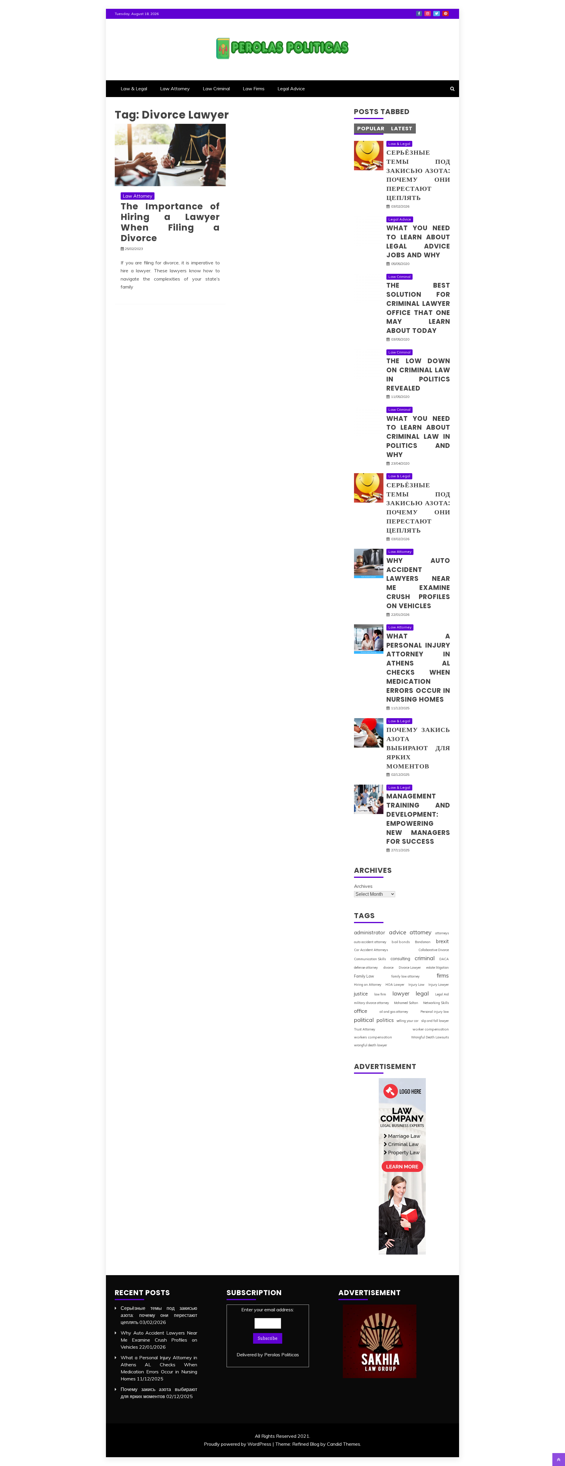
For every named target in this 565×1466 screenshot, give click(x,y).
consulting (400, 958)
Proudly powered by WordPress (237, 1444)
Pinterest (445, 13)
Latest (402, 128)
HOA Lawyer (394, 985)
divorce (388, 967)
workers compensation (373, 1037)
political (364, 1019)
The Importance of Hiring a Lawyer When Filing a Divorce (170, 222)
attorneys (442, 933)
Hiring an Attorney (367, 985)
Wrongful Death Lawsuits (430, 1037)
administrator (369, 932)
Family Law (364, 976)
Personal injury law (435, 1012)
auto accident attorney (370, 942)
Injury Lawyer (438, 985)
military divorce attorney (371, 1003)
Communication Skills (370, 959)
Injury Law (416, 985)
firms (443, 975)
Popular (371, 128)
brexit (442, 941)
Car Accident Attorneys (371, 950)
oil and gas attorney (394, 1012)
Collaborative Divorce (433, 950)
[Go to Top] (558, 1459)
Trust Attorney (364, 1029)
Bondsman (423, 942)
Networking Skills (436, 1003)
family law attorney (405, 976)
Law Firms (254, 88)
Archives (363, 886)
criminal (425, 958)
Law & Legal (134, 88)
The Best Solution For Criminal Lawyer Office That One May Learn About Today (418, 308)
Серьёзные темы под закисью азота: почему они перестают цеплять (418, 175)
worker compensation (431, 1029)
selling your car (407, 1021)
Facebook (419, 13)
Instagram (427, 13)
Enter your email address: (268, 1332)
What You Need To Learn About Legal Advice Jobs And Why (418, 242)
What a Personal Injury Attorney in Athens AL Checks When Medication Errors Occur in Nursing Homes (418, 668)
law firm (380, 994)
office (360, 1011)
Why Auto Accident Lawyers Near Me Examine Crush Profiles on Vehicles (418, 583)
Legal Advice (291, 88)
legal (422, 993)
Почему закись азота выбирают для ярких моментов (418, 747)
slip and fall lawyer (435, 1021)
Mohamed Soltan (406, 1003)
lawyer (401, 993)
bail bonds (401, 942)
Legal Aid (442, 994)
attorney (420, 932)
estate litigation (437, 967)
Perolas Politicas (281, 1354)
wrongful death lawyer (370, 1045)
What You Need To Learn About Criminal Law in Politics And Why (418, 436)
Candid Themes (343, 1444)
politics (385, 1020)
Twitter (436, 13)
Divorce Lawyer (410, 967)
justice (361, 994)
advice (397, 932)
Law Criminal (216, 88)
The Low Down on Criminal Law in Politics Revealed (418, 374)
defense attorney (366, 967)
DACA (444, 959)
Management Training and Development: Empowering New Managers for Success (418, 819)
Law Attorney (175, 88)
